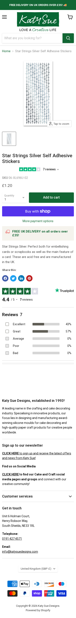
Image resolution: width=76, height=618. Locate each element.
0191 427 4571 (12, 538)
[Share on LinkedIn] (21, 278)
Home (6, 51)
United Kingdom (36, 568)
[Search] (68, 38)
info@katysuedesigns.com (20, 551)
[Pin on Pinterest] (29, 278)
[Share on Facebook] (5, 278)
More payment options (38, 221)
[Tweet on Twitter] (13, 278)
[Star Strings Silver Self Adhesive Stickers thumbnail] (9, 139)
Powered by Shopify (38, 610)
